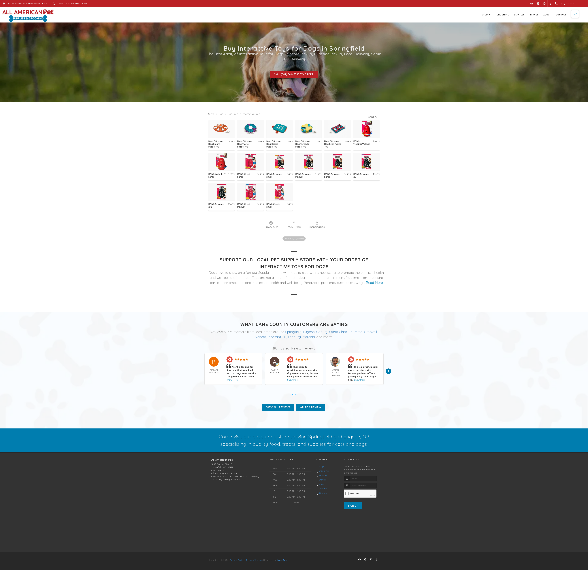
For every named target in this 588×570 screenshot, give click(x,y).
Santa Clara (338, 332)
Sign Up (353, 505)
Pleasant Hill (277, 337)
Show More (232, 379)
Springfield (293, 332)
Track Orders (294, 226)
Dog (221, 114)
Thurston (356, 332)
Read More (374, 282)
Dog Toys (233, 114)
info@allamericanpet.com (224, 473)
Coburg (322, 332)
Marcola (308, 337)
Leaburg (294, 337)
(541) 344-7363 (218, 470)
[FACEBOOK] (538, 3)
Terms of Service (254, 560)
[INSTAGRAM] (544, 3)
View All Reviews (278, 407)
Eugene (309, 332)
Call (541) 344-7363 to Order (294, 74)
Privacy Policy (237, 560)
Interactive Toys (251, 114)
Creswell (370, 332)
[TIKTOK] (551, 3)
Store (211, 114)
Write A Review (310, 407)
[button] (575, 14)
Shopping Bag (317, 226)
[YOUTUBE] (532, 3)
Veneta (260, 337)
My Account (271, 226)
